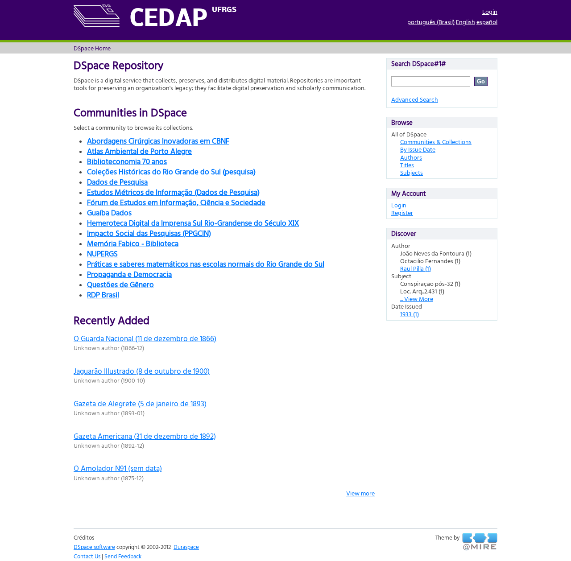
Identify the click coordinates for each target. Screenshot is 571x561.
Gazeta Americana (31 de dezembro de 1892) (145, 435)
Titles (407, 164)
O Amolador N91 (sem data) (118, 468)
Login (489, 11)
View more (360, 493)
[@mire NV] (479, 541)
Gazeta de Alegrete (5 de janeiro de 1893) (140, 403)
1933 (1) (409, 313)
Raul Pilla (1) (415, 268)
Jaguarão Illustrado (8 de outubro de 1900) (142, 370)
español (486, 21)
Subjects (411, 172)
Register (402, 212)
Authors (411, 157)
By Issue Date (417, 149)
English (465, 21)
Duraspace (186, 546)
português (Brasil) (431, 21)
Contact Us (87, 556)
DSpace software (94, 546)
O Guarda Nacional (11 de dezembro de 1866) (145, 338)
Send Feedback (122, 556)
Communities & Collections (436, 141)
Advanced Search (414, 99)
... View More (416, 298)
